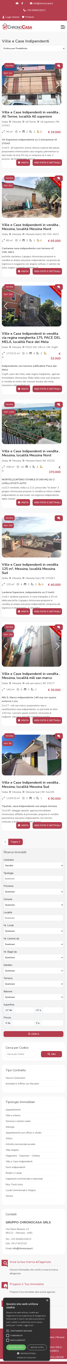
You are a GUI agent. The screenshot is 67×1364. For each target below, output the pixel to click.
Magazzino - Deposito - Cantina (23, 1155)
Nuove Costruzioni (15, 1078)
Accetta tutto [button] (16, 1347)
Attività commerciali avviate (20, 1144)
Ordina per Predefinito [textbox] (15, 48)
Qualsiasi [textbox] (10, 931)
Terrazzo (8, 978)
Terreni (9, 1196)
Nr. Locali (9, 925)
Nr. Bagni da (10, 952)
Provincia (8, 886)
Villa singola (12, 1150)
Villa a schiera (13, 1115)
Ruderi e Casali (14, 1173)
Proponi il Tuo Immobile (27, 1284)
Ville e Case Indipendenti (19, 1161)
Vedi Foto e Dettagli (47, 162)
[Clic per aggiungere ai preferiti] (58, 66)
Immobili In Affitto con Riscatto (22, 1083)
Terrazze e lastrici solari (18, 1121)
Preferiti (29, 17)
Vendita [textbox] (9, 865)
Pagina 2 (15, 842)
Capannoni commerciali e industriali (24, 1178)
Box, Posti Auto (14, 1184)
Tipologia (8, 873)
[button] (5, 84)
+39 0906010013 (35, 10)
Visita (24, 162)
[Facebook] (22, 3)
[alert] (26, 1329)
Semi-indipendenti (15, 1167)
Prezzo (7, 1017)
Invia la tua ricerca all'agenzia (30, 1262)
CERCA (35, 1034)
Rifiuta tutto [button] (37, 1347)
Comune (8, 899)
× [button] (47, 1300)
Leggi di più (29, 1325)
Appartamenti (13, 1109)
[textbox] (33, 891)
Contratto (9, 860)
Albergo (10, 1127)
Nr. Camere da (11, 938)
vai (53, 1054)
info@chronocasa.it (43, 3)
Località (8, 912)
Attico (9, 1138)
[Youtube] (17, 3)
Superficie (9, 1004)
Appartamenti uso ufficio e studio (23, 1132)
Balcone (8, 991)
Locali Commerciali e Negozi (21, 1190)
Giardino (8, 965)
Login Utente (12, 17)
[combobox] (33, 48)
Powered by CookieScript (26, 1358)
